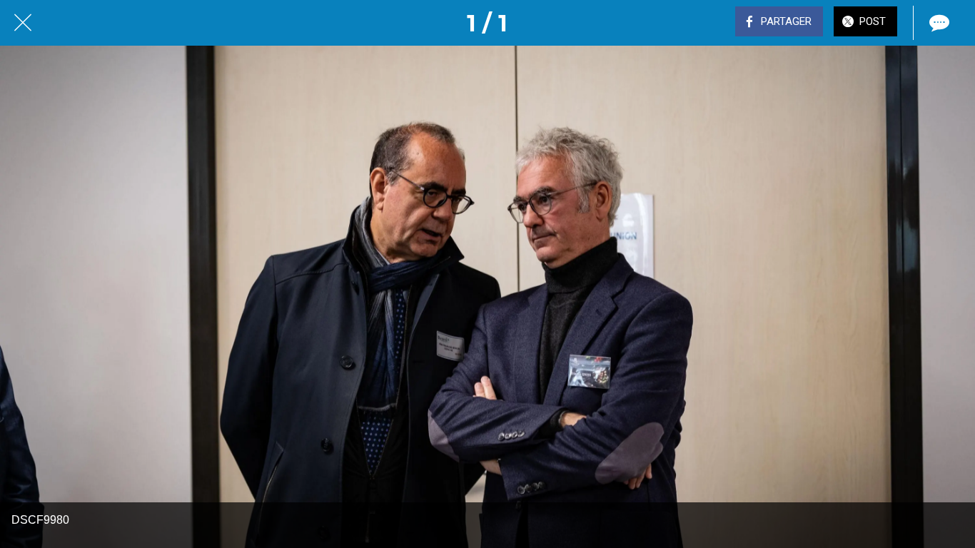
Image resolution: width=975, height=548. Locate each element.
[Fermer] (22, 22)
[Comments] (938, 23)
